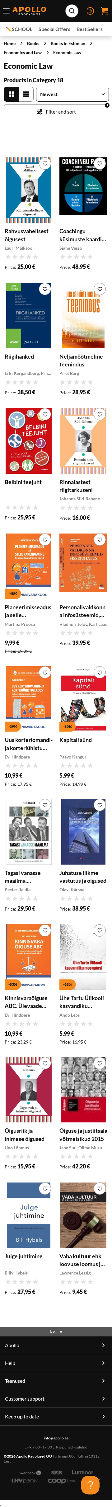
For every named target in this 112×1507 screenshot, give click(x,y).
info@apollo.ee (56, 1438)
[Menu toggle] (6, 11)
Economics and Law (23, 52)
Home (10, 43)
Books (33, 43)
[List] (26, 94)
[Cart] (104, 11)
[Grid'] (11, 94)
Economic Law (67, 52)
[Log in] (90, 11)
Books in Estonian (68, 43)
